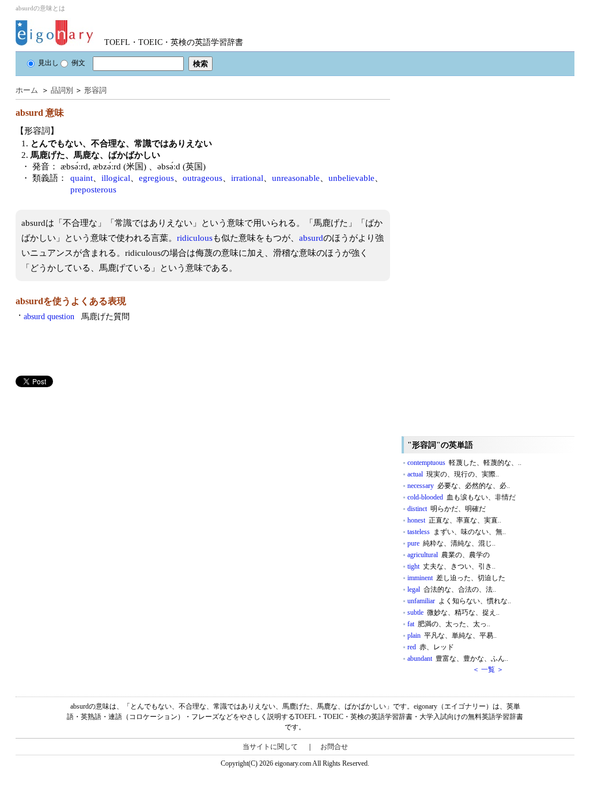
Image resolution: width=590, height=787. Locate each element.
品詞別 (62, 90)
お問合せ (334, 747)
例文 (78, 63)
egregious (156, 178)
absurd (311, 238)
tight (451, 566)
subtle (453, 612)
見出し (48, 63)
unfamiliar (459, 601)
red (430, 647)
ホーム (27, 90)
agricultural (448, 555)
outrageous (202, 178)
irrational (247, 178)
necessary (458, 486)
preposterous (93, 189)
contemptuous (464, 463)
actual (453, 474)
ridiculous (195, 238)
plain (452, 635)
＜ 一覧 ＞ (488, 669)
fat (448, 624)
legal (451, 589)
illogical (115, 178)
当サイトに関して (270, 747)
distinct (446, 509)
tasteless (456, 532)
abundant (457, 658)
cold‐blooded (461, 497)
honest (454, 520)
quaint (81, 178)
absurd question (77, 316)
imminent (456, 578)
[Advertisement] (102, 468)
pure (451, 543)
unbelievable (351, 178)
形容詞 (95, 90)
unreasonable (296, 178)
